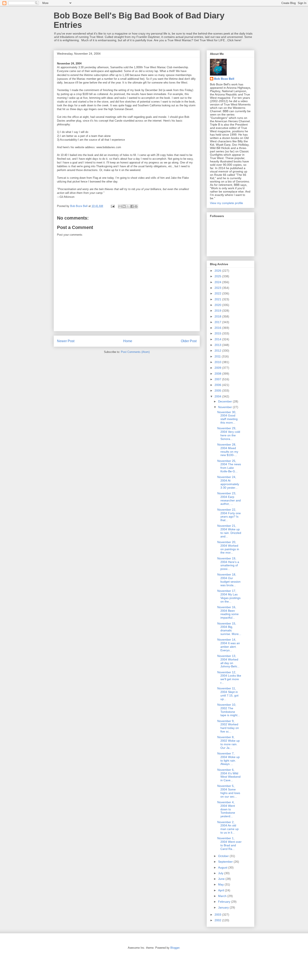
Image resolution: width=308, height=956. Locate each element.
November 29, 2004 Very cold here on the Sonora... (228, 433)
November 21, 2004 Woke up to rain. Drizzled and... (229, 531)
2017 (218, 322)
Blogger (174, 947)
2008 (218, 373)
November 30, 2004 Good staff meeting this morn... (227, 417)
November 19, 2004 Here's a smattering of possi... (228, 564)
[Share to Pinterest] (136, 206)
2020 (218, 305)
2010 (218, 362)
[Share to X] (128, 206)
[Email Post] (112, 206)
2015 (218, 333)
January (224, 907)
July (221, 873)
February (224, 901)
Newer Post (65, 341)
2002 (218, 920)
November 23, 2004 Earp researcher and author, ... (229, 498)
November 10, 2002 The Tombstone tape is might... (228, 710)
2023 (218, 287)
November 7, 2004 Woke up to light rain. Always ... (228, 759)
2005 (218, 390)
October (224, 856)
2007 (218, 379)
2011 (218, 356)
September (226, 861)
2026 (218, 270)
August (223, 867)
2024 (218, 282)
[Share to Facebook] (132, 206)
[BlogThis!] (124, 206)
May (221, 884)
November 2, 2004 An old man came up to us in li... (228, 827)
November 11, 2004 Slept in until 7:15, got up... (227, 693)
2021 (218, 299)
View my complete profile (226, 203)
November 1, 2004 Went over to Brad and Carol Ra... (229, 843)
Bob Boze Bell (224, 78)
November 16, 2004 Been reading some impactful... (228, 612)
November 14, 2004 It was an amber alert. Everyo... (228, 645)
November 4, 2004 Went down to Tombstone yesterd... (226, 809)
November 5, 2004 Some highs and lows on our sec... (228, 791)
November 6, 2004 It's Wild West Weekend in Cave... (229, 775)
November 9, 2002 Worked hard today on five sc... (228, 726)
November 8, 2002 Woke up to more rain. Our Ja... (228, 742)
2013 (218, 345)
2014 (218, 339)
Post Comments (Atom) (135, 351)
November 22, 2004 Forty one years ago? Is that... (229, 515)
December (225, 401)
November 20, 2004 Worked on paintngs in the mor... (228, 547)
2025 (218, 276)
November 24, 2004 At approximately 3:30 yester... (228, 482)
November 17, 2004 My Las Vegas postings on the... (229, 596)
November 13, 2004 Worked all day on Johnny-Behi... (228, 661)
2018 (218, 316)
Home (127, 341)
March (222, 896)
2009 (218, 367)
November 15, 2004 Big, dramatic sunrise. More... (229, 629)
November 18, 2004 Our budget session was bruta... (229, 580)
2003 (218, 914)
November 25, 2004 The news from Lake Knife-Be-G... (229, 466)
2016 (218, 327)
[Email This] (120, 206)
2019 (218, 310)
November (225, 407)
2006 (218, 385)
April (221, 890)
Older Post (189, 341)
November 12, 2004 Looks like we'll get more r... (229, 677)
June (221, 878)
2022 (218, 293)
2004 (218, 396)
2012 (218, 350)
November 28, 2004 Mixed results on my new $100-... (227, 450)
